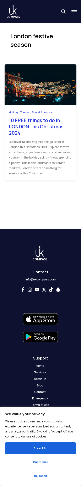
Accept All (40, 448)
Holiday (13, 112)
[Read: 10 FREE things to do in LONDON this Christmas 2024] (41, 84)
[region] (40, 446)
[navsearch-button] (63, 12)
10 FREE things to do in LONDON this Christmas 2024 (36, 126)
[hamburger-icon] (74, 12)
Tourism (25, 112)
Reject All (40, 476)
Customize (40, 462)
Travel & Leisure (42, 112)
